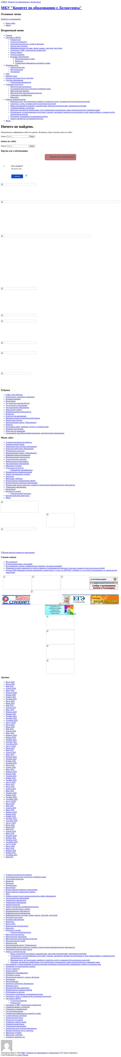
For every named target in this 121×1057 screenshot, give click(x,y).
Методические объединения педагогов (26, 93)
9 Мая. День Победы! (14, 395)
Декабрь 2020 (11, 793)
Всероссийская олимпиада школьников (21, 483)
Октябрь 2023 (11, 742)
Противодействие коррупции (17, 496)
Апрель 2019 (11, 831)
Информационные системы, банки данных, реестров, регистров (36, 48)
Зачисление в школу (14, 410)
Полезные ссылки (13, 975)
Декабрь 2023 (11, 740)
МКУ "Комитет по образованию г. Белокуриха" (41, 8)
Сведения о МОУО (13, 38)
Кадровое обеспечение (19, 57)
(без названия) (11, 562)
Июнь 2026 (10, 684)
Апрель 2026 (11, 688)
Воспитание (10, 401)
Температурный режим (15, 444)
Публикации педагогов (15, 451)
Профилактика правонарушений (19, 472)
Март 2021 (10, 791)
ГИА (8, 74)
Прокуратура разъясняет (15, 431)
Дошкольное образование (16, 487)
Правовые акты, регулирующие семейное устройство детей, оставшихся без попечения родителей (50, 102)
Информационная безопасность (18, 412)
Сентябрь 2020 (11, 799)
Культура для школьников (16, 416)
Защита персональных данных (18, 474)
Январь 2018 (11, 851)
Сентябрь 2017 (11, 855)
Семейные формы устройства (22, 108)
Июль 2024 (10, 725)
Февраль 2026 (11, 693)
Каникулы (10, 414)
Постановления (16, 70)
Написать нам (11, 76)
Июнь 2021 (10, 787)
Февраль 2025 (11, 712)
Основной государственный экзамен (20, 966)
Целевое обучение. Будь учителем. (19, 78)
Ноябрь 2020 (11, 795)
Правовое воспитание (14, 429)
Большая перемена (13, 399)
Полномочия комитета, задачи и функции (27, 44)
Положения (15, 72)
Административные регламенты (19, 442)
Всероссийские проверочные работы (20, 481)
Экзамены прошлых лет (15, 1037)
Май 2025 (9, 705)
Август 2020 (11, 801)
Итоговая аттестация (14, 917)
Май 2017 (9, 857)
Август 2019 (11, 823)
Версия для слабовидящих (62, 157)
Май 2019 (9, 829)
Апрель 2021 (11, 789)
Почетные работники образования (19, 449)
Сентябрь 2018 (11, 842)
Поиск (3, 136)
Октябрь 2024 (11, 718)
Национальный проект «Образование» (21, 453)
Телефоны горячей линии (16, 1022)
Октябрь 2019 (11, 819)
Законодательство (17, 67)
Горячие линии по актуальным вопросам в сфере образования (31, 896)
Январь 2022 (11, 774)
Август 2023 (11, 746)
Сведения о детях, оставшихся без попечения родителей (33, 104)
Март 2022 (10, 769)
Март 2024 (10, 733)
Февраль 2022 (11, 772)
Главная (9, 35)
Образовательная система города (19, 949)
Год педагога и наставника (16, 405)
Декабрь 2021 (11, 776)
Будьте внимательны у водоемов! (19, 564)
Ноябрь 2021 (11, 778)
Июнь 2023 (10, 748)
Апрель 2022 (11, 767)
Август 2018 (11, 844)
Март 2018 (10, 848)
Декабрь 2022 (11, 759)
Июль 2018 (10, 846)
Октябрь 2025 (11, 699)
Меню (8, 25)
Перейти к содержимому (11, 19)
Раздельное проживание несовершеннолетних (29, 116)
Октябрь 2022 (11, 763)
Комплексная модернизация (17, 461)
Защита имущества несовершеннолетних (26, 119)
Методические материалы (20, 87)
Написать (17, 176)
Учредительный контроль (20, 493)
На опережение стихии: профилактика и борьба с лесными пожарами (34, 566)
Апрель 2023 (11, 752)
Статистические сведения (16, 459)
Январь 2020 (11, 814)
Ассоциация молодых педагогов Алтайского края (30, 89)
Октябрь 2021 (11, 780)
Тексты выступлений (19, 46)
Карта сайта (10, 23)
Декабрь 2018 (11, 836)
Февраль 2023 (11, 757)
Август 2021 (11, 782)
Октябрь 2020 (11, 797)
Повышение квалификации (21, 470)
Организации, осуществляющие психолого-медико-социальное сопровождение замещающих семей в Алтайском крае (53, 964)
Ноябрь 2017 (11, 853)
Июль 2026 (10, 682)
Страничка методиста (14, 84)
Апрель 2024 (11, 731)
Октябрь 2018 (11, 840)
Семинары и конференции (21, 95)
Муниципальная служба (25, 59)
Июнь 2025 (10, 703)
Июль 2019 (10, 825)
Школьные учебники (14, 479)
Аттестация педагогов (15, 468)
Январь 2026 (11, 695)
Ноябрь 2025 (11, 697)
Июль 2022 (10, 765)
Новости (9, 425)
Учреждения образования (20, 82)
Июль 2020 (10, 804)
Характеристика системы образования (21, 447)
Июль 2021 (10, 784)
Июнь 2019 (10, 827)
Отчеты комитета (17, 55)
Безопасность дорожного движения (20, 397)
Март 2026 (10, 690)
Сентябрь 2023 (11, 744)
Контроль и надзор (13, 491)
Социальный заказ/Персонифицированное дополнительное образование (35, 433)
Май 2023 (9, 750)
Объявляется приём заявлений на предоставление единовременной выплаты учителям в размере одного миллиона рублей (55, 568)
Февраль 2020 (11, 812)
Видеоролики (11, 885)
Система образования (14, 80)
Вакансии (19, 61)
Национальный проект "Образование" (21, 422)
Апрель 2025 (11, 708)
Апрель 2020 (11, 808)
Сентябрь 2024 (11, 720)
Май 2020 (9, 806)
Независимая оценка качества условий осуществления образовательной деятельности (40, 485)
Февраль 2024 (11, 735)
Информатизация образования (18, 455)
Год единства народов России (18, 403)
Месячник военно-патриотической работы (23, 418)
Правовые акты (12, 65)
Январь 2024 (11, 737)
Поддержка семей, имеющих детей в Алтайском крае (27, 427)
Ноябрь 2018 (11, 838)
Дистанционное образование (17, 408)
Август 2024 (11, 723)
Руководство (15, 40)
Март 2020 (10, 810)
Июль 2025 (10, 701)
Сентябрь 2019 (11, 821)
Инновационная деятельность (18, 457)
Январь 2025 (11, 714)
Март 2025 (10, 710)
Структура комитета (18, 42)
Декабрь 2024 (11, 716)
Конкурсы (14, 97)
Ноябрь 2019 (11, 816)
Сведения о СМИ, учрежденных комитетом (28, 50)
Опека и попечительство (16, 99)
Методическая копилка (19, 91)
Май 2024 (9, 729)
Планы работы (16, 52)
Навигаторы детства (14, 420)
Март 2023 (10, 755)
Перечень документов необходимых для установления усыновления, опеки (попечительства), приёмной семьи (55, 110)
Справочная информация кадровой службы (32, 63)
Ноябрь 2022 (11, 761)
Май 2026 (9, 686)
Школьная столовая (13, 466)
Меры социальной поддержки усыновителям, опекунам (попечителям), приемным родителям (48, 106)
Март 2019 (10, 833)
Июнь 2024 (10, 727)
